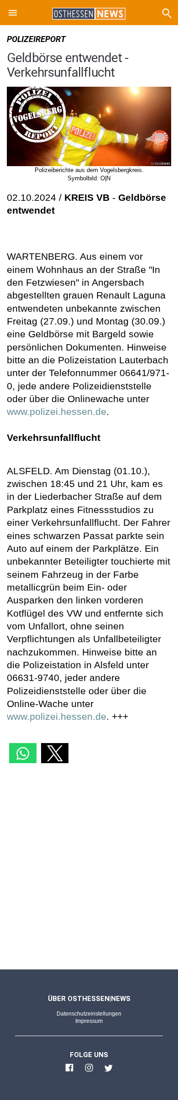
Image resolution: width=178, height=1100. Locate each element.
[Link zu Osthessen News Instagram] (89, 1072)
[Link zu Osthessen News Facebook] (69, 1072)
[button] (12, 14)
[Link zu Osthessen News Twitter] (108, 1072)
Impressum (89, 1021)
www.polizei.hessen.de (56, 411)
